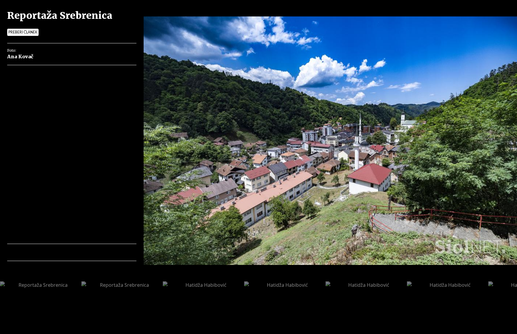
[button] (38, 252)
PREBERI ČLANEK (22, 32)
